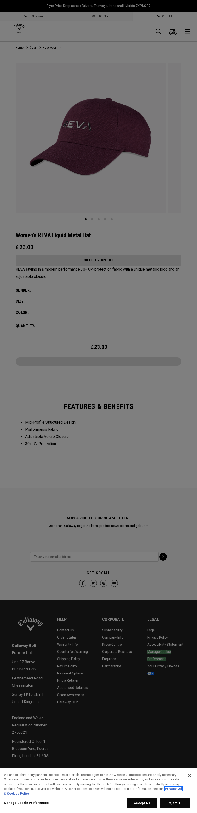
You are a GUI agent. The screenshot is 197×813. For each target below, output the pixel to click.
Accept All (142, 803)
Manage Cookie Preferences (26, 803)
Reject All (175, 803)
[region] (98, 790)
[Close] (189, 775)
